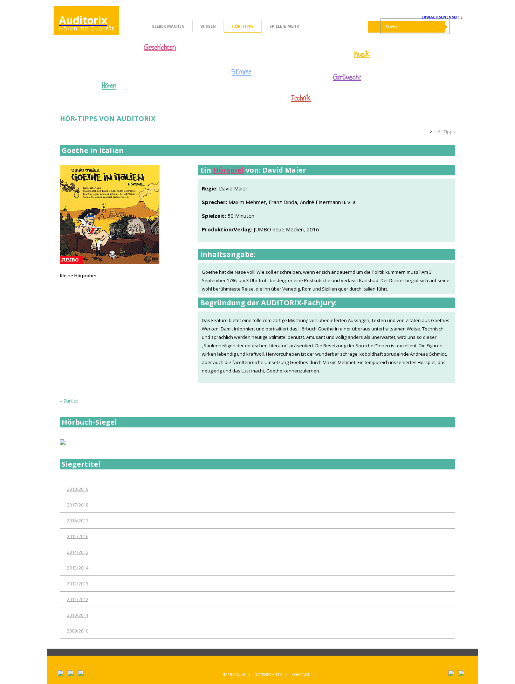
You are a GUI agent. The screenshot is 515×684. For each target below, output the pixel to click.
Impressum (234, 674)
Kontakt (300, 674)
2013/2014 (77, 568)
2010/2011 (77, 615)
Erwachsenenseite (441, 17)
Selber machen (168, 26)
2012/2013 (77, 583)
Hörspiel (228, 170)
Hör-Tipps (243, 26)
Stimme (241, 72)
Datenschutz (268, 674)
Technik (301, 98)
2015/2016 (77, 536)
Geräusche (347, 77)
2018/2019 (77, 489)
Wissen (208, 26)
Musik (362, 54)
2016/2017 (77, 520)
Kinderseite (422, 131)
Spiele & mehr (284, 26)
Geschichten (160, 48)
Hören (109, 86)
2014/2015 (77, 552)
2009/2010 (77, 631)
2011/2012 (77, 599)
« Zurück (69, 401)
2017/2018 (77, 505)
